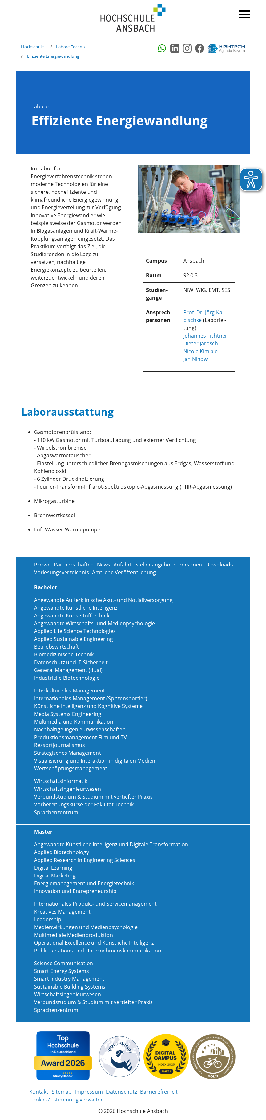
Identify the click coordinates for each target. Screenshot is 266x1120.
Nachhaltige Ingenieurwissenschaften (80, 729)
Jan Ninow (195, 359)
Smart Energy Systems (61, 971)
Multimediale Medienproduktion (73, 935)
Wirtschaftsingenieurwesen (67, 788)
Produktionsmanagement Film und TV (80, 737)
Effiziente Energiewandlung (53, 56)
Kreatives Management (62, 911)
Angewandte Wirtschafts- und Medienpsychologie (94, 623)
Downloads (219, 564)
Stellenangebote (155, 564)
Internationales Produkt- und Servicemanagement (95, 903)
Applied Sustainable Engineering (73, 638)
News (103, 564)
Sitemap (62, 1091)
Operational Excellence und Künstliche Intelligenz (94, 942)
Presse (42, 564)
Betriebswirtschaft (56, 646)
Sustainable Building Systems (69, 986)
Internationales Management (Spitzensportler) (90, 698)
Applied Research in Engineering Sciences (84, 860)
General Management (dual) (68, 670)
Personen (190, 564)
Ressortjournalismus (59, 745)
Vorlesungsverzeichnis (61, 572)
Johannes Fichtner (205, 335)
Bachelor (45, 587)
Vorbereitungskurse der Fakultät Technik (84, 804)
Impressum (89, 1091)
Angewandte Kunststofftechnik (71, 615)
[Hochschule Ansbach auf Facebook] (199, 48)
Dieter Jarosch (200, 343)
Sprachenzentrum (56, 812)
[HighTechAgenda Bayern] (228, 48)
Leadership (47, 919)
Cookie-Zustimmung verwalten (66, 1099)
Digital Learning (53, 867)
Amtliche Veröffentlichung (124, 572)
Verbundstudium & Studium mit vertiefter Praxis (93, 796)
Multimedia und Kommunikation (73, 721)
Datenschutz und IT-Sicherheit (71, 662)
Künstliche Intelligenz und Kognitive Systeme (88, 706)
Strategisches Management (67, 752)
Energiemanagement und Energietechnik (84, 883)
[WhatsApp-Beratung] (162, 48)
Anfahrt (123, 564)
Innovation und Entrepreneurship (75, 891)
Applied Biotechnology (61, 852)
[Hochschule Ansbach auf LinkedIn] (174, 48)
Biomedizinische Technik (64, 654)
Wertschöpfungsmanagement (70, 768)
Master (43, 831)
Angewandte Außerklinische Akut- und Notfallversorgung (103, 600)
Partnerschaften (74, 564)
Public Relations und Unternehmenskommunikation (97, 950)
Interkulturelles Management (69, 690)
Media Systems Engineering (67, 713)
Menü (243, 12)
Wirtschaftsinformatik (60, 781)
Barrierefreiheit (159, 1091)
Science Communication (63, 963)
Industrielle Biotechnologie (67, 677)
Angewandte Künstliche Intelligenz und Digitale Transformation (111, 844)
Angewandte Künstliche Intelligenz (75, 607)
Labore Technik (71, 47)
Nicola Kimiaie (200, 351)
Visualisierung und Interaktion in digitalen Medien (94, 760)
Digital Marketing (55, 875)
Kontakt (38, 1091)
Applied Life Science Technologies (75, 631)
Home (133, 18)
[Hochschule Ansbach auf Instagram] (187, 48)
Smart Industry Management (69, 978)
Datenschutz (121, 1091)
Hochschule (32, 47)
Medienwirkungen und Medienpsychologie (86, 927)
